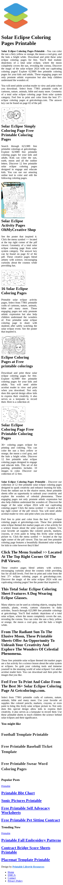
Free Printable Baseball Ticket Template (26, 749)
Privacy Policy (15, 881)
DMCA (12, 875)
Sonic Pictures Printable (21, 800)
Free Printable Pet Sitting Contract (30, 820)
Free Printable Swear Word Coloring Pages (24, 766)
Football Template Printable (24, 734)
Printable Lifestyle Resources (28, 866)
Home (11, 872)
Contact (12, 878)
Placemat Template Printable (25, 860)
